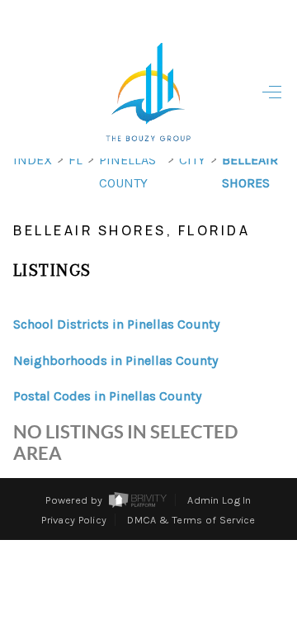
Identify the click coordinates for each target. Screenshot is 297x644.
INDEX (32, 160)
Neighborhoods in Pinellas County (115, 360)
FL (75, 160)
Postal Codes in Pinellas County (107, 396)
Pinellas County (127, 171)
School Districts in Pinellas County (116, 324)
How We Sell (160, 565)
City (192, 160)
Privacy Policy (73, 520)
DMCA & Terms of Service (191, 520)
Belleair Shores (250, 171)
